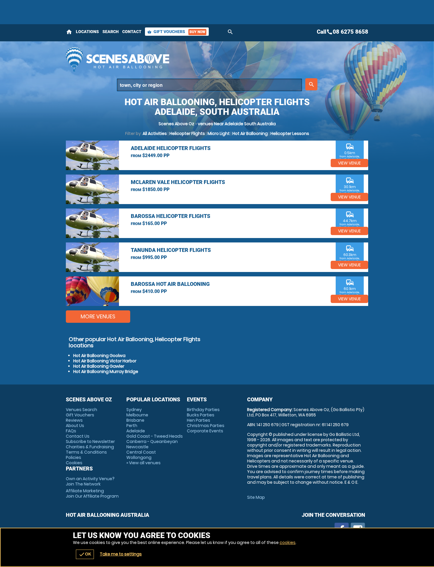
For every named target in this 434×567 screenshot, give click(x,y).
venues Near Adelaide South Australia (237, 124)
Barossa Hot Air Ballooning (170, 284)
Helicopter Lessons (289, 133)
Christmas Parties (205, 425)
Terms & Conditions (86, 452)
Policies (73, 457)
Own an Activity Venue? (90, 481)
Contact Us (77, 436)
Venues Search (81, 410)
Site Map (256, 497)
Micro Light (219, 133)
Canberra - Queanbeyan (152, 441)
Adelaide (135, 431)
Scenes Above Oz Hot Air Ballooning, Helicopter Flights (164, 59)
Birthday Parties (203, 410)
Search (110, 31)
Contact (131, 31)
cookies (288, 542)
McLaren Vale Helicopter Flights (178, 182)
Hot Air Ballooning (250, 133)
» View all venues (143, 463)
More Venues (98, 316)
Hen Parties (198, 420)
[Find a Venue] (209, 85)
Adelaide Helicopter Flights (171, 148)
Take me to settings (121, 554)
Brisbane (135, 420)
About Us (75, 425)
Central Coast (141, 452)
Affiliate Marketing (92, 493)
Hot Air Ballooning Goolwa (99, 356)
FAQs (71, 431)
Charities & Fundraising (90, 447)
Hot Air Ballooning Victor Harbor (104, 361)
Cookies (74, 463)
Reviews (74, 420)
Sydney (134, 410)
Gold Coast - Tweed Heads (154, 436)
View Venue (349, 163)
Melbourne (137, 415)
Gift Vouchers (176, 31)
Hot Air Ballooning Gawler (98, 366)
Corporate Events (205, 431)
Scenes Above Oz (176, 124)
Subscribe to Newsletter (90, 441)
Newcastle (137, 447)
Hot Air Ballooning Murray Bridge (105, 371)
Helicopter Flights (187, 133)
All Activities (155, 133)
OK (85, 554)
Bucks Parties (200, 415)
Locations (87, 31)
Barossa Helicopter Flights (170, 216)
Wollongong (138, 457)
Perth (131, 425)
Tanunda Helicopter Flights (171, 250)
